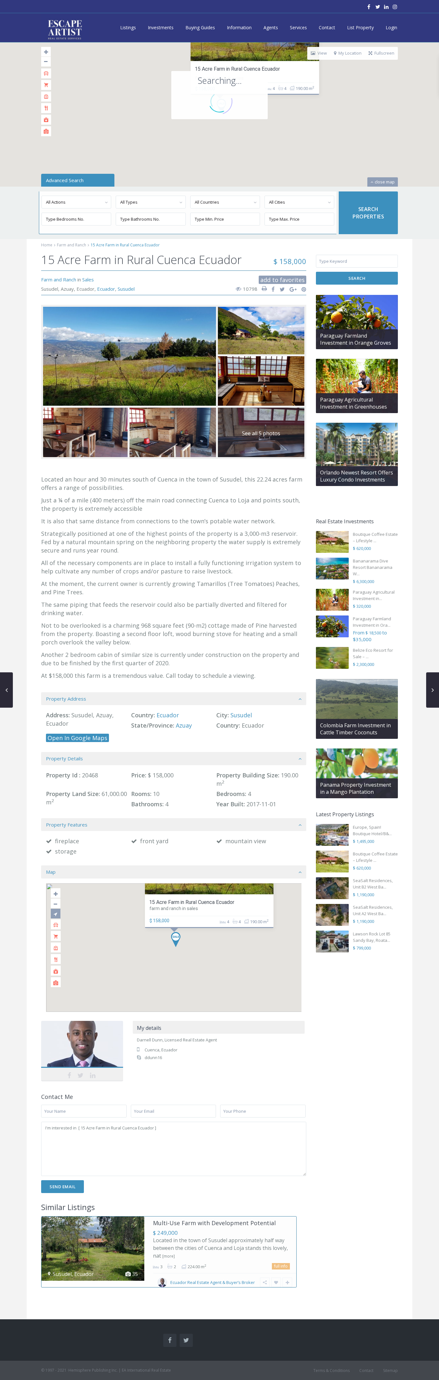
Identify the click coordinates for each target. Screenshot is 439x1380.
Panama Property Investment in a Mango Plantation (355, 788)
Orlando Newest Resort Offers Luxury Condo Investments (356, 476)
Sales (88, 279)
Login (391, 27)
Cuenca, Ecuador (161, 1050)
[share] (271, 289)
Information (239, 27)
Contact (327, 27)
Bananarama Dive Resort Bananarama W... (372, 567)
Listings (128, 27)
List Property (360, 27)
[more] (168, 1256)
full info (281, 1266)
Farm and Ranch (71, 245)
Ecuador (106, 289)
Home (46, 245)
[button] (178, 941)
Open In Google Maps (77, 738)
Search (356, 278)
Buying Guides (200, 27)
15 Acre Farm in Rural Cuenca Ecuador (237, 69)
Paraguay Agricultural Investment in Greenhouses (353, 403)
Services (298, 27)
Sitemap (390, 1370)
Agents (271, 27)
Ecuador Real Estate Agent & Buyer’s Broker (212, 1282)
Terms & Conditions (331, 1370)
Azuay (184, 725)
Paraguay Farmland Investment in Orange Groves (355, 339)
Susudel (126, 289)
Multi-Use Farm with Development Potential (214, 1223)
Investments (161, 27)
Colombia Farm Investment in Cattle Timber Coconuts (355, 729)
